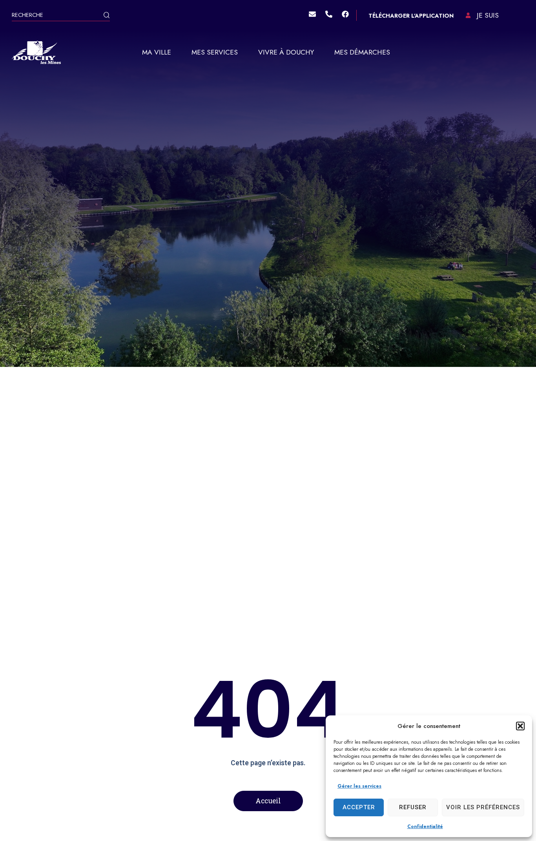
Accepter (359, 807)
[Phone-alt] (328, 14)
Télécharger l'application (411, 16)
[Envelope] (312, 14)
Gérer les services (359, 786)
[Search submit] (106, 16)
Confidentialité (425, 826)
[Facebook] (345, 14)
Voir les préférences (483, 807)
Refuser (413, 807)
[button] (520, 726)
